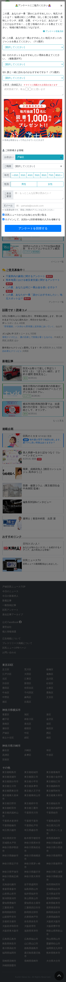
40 (30, 175)
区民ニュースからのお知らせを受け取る (25, 214)
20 (15, 175)
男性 (23, 184)
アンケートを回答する (33, 228)
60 (44, 175)
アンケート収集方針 (54, 31)
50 (37, 175)
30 (23, 175)
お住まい (9, 157)
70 (51, 175)
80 (59, 175)
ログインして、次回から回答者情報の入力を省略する (32, 219)
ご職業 (7, 166)
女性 (50, 184)
